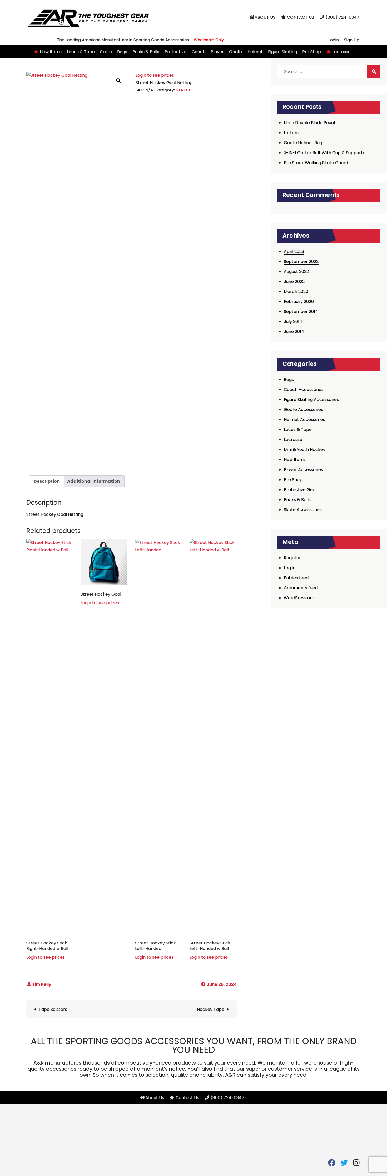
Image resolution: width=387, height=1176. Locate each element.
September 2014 (301, 311)
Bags (289, 379)
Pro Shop (293, 480)
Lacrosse (293, 440)
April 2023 (294, 251)
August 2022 (296, 271)
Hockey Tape (210, 1009)
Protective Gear (300, 490)
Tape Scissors (53, 1009)
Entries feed (296, 578)
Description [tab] (47, 481)
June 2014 (294, 332)
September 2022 (301, 261)
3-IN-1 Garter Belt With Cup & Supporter (325, 153)
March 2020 (296, 291)
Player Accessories (303, 470)
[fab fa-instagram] (356, 1164)
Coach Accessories (304, 389)
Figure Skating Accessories (311, 399)
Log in (289, 568)
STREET (183, 90)
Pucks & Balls (297, 500)
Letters (291, 133)
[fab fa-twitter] (344, 1164)
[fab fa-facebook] (331, 1164)
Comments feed (301, 588)
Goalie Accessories (303, 409)
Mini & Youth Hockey (304, 450)
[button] (118, 80)
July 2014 (293, 321)
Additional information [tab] (93, 481)
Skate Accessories (303, 510)
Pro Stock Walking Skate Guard (316, 163)
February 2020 (299, 301)
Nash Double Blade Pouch (310, 123)
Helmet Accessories (304, 419)
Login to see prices (155, 75)
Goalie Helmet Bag (303, 143)
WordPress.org (299, 598)
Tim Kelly (41, 984)
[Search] (373, 71)
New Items (295, 460)
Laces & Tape (298, 430)
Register (292, 558)
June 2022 (294, 281)
